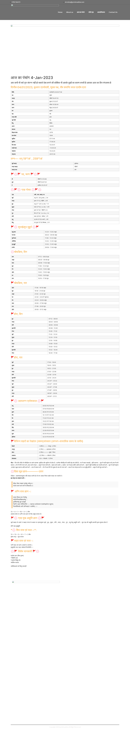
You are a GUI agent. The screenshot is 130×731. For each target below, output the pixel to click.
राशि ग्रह (91, 12)
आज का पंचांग (81, 12)
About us (69, 12)
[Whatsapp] (116, 652)
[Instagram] (108, 652)
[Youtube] (112, 652)
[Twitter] (105, 652)
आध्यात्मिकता (101, 12)
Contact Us (113, 12)
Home (60, 12)
